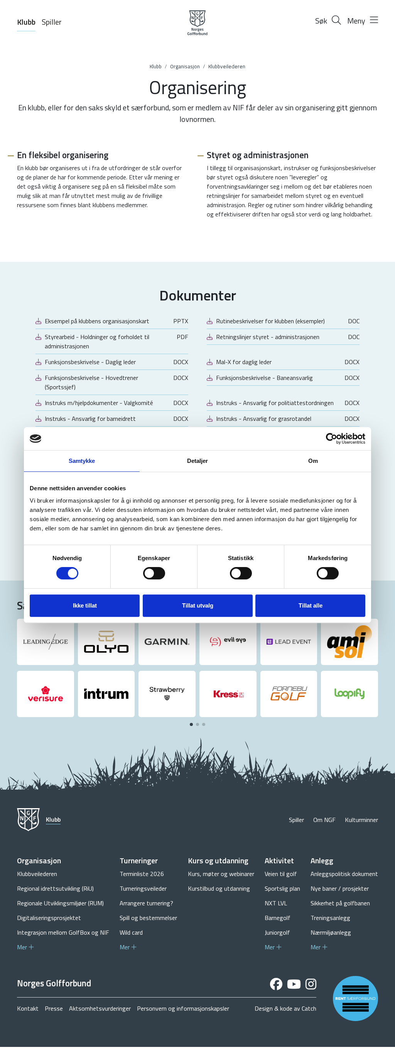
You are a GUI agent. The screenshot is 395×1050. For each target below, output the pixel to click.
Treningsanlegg (330, 917)
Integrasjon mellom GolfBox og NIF (63, 932)
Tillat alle (310, 605)
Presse (54, 1008)
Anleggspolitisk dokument (344, 873)
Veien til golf (281, 873)
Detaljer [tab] (197, 460)
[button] (191, 724)
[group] (45, 642)
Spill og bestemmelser (148, 917)
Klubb (26, 22)
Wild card (131, 932)
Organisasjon (185, 66)
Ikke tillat (85, 605)
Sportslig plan (282, 888)
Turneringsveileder (143, 888)
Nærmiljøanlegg (331, 932)
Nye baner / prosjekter (340, 888)
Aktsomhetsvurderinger (100, 1008)
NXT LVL (276, 903)
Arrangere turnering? (146, 903)
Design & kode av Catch (285, 1008)
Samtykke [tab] (82, 460)
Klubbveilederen (226, 66)
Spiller (52, 22)
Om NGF (324, 819)
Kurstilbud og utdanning (219, 888)
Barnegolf (277, 917)
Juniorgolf (277, 932)
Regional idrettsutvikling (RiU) (55, 888)
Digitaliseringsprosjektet (49, 917)
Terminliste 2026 (142, 873)
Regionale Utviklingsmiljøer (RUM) (60, 903)
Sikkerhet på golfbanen (340, 903)
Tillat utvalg (197, 605)
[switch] (154, 573)
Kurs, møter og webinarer (221, 873)
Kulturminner (361, 819)
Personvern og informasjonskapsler (183, 1008)
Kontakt (28, 1008)
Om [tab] (313, 460)
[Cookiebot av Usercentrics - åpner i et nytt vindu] (331, 438)
